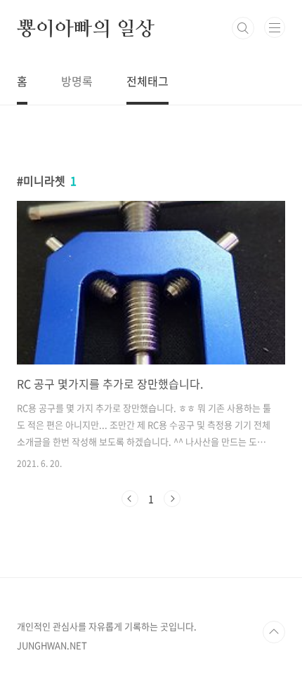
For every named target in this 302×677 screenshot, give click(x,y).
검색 (243, 28)
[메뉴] (274, 27)
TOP (274, 632)
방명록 (77, 80)
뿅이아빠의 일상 (85, 28)
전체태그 (147, 80)
